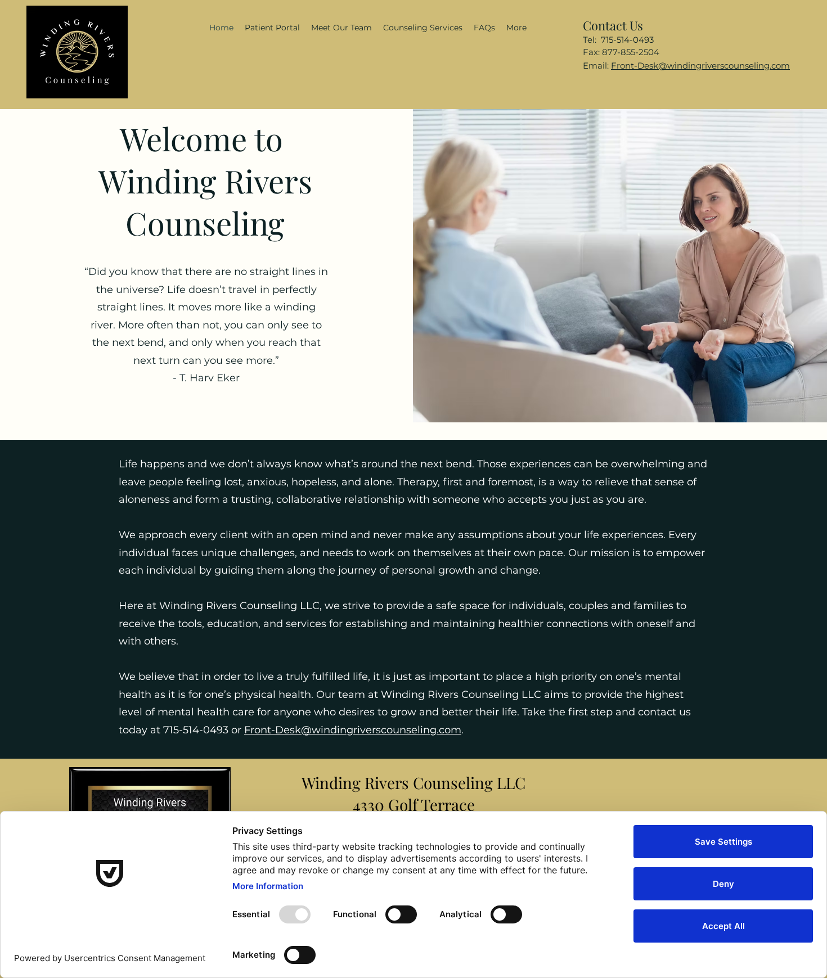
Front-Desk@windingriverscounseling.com (700, 65)
